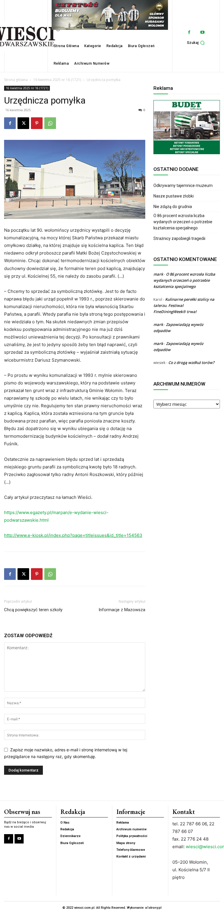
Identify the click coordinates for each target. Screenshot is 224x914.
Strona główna (16, 79)
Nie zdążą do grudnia (172, 206)
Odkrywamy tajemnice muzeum (183, 185)
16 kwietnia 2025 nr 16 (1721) (57, 79)
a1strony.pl (153, 908)
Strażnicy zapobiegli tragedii (179, 238)
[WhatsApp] (50, 123)
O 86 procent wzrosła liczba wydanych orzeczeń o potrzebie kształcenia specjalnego (182, 221)
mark (158, 274)
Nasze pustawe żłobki (173, 196)
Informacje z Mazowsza (122, 609)
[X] (23, 123)
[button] (196, 43)
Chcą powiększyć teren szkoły (33, 609)
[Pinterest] (37, 123)
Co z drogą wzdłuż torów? (191, 362)
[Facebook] (189, 32)
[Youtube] (202, 32)
